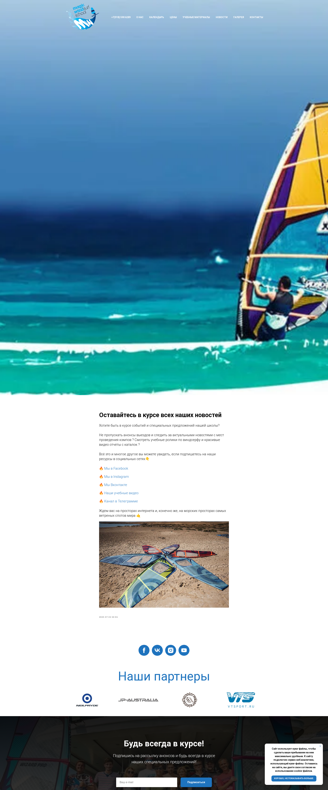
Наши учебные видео (121, 493)
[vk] (157, 650)
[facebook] (144, 650)
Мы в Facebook (116, 468)
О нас (140, 17)
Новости (222, 17)
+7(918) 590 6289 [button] (121, 17)
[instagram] (170, 650)
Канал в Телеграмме (121, 501)
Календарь (156, 17)
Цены (173, 17)
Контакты (256, 17)
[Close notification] (320, 746)
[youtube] (184, 650)
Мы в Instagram (116, 477)
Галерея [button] (238, 17)
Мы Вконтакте (115, 485)
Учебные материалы (196, 17)
